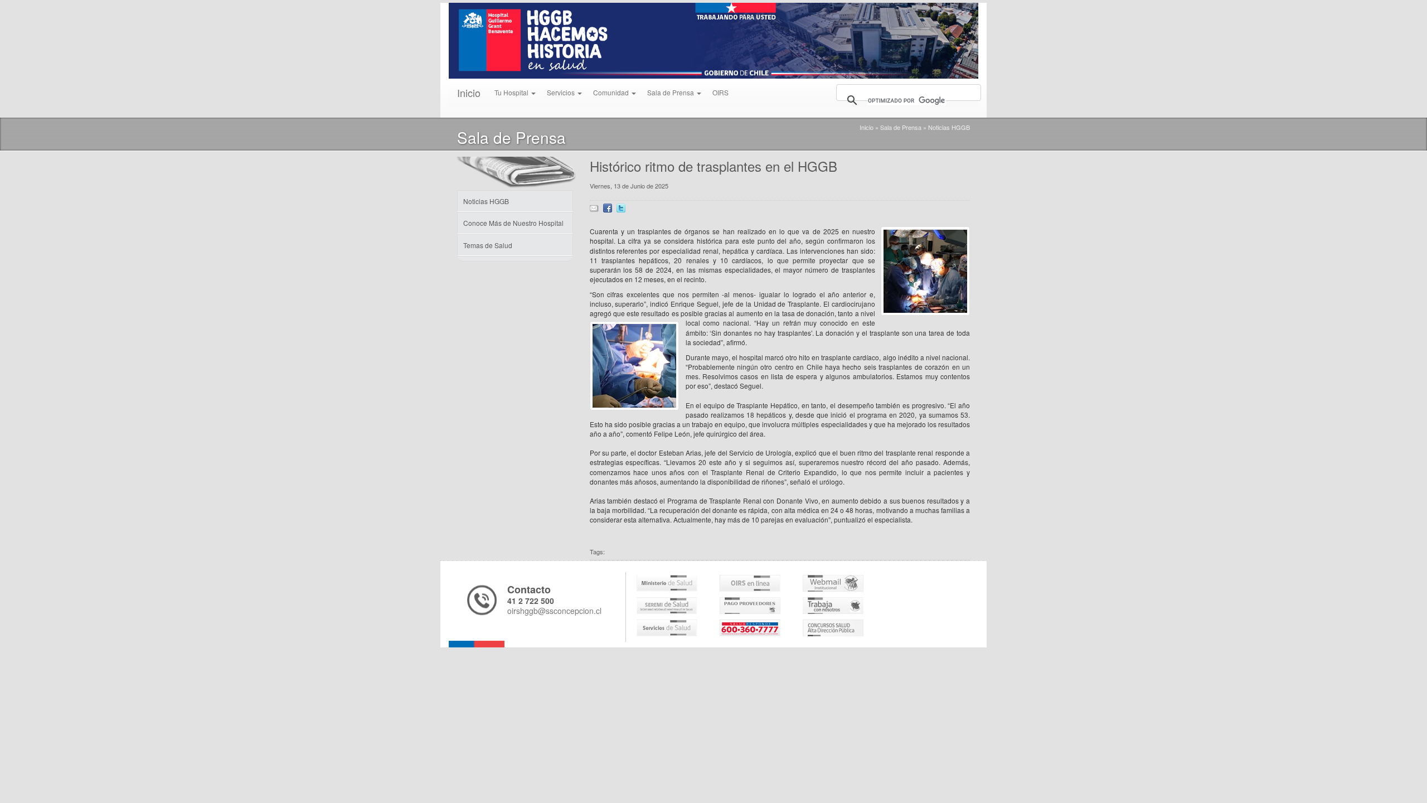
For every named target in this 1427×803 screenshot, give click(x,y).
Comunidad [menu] (611, 92)
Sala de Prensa (900, 127)
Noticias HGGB (949, 127)
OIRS (720, 92)
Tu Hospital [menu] (512, 92)
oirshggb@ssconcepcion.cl (554, 610)
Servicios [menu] (561, 92)
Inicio (468, 92)
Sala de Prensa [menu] (671, 92)
